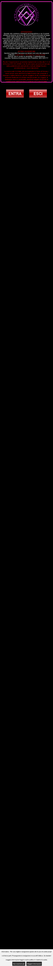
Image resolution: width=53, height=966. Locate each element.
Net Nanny (30, 55)
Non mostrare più (18, 964)
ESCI (38, 93)
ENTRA (14, 93)
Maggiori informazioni (34, 964)
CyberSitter (19, 55)
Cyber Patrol (40, 55)
